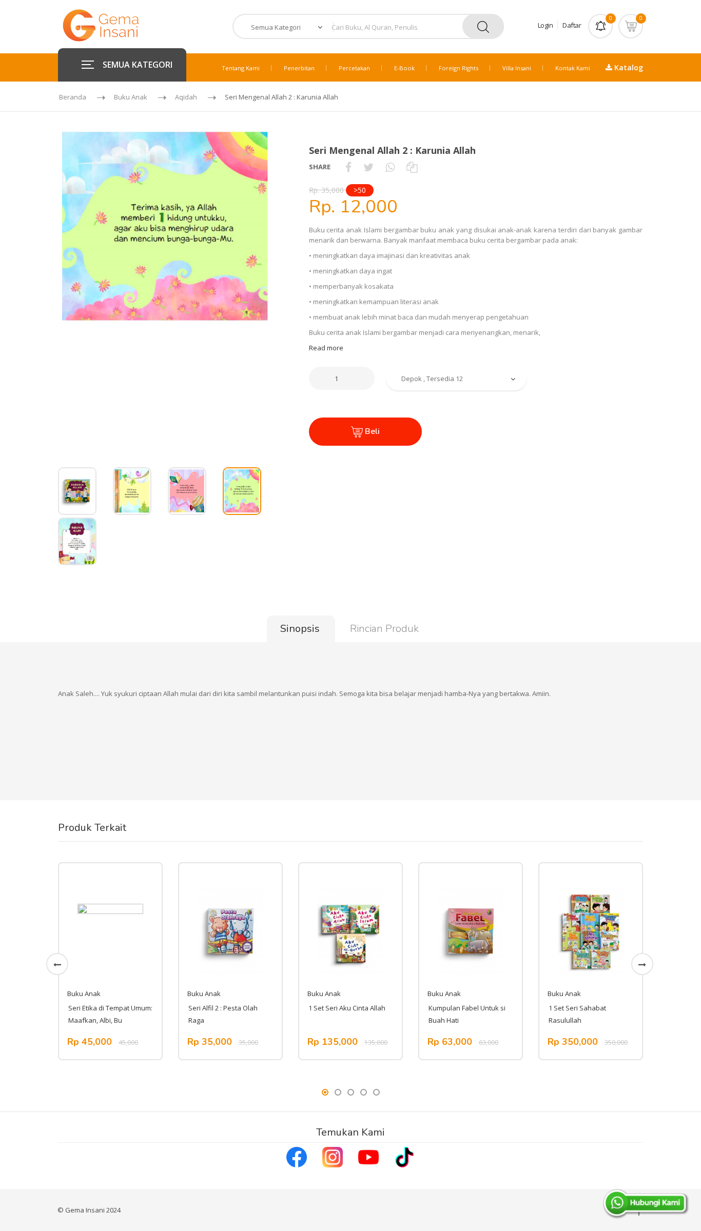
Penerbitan (299, 68)
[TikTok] (404, 1156)
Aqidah (186, 97)
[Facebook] (296, 1156)
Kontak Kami (572, 68)
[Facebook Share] (348, 166)
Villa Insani (516, 68)
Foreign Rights (458, 68)
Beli (371, 431)
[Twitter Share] (368, 166)
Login (545, 25)
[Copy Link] (411, 166)
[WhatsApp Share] (390, 166)
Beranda (72, 97)
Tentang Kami (241, 68)
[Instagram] (332, 1156)
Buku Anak (130, 97)
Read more (326, 347)
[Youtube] (368, 1156)
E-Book (404, 68)
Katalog (627, 67)
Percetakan (354, 68)
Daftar (571, 25)
